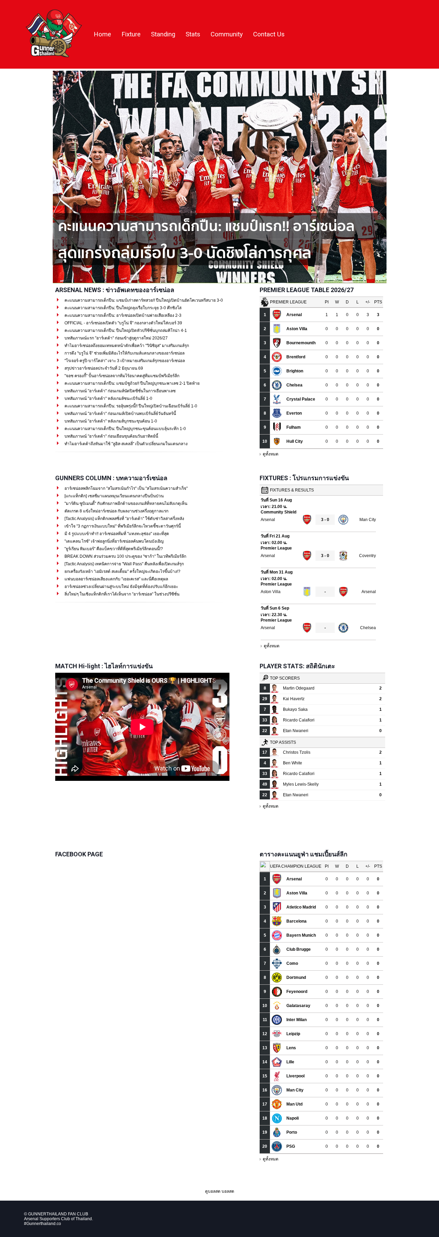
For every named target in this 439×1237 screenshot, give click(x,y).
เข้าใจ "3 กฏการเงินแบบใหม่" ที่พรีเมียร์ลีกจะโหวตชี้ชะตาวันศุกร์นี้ (122, 526)
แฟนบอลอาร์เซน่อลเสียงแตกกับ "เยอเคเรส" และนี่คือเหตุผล (115, 579)
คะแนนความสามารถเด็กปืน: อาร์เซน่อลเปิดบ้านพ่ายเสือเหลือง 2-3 (122, 315)
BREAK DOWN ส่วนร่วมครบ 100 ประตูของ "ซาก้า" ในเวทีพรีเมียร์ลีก (124, 556)
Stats (193, 34)
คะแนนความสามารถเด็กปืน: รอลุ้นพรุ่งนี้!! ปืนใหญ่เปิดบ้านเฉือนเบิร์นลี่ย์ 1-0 (130, 406)
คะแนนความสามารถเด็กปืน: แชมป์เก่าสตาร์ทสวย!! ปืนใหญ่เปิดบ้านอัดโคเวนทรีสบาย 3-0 (143, 300)
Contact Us (269, 34)
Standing (163, 34)
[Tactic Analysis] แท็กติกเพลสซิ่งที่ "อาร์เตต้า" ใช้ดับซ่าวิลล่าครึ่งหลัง (123, 518)
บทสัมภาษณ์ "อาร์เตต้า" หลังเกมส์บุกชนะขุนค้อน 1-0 (110, 421)
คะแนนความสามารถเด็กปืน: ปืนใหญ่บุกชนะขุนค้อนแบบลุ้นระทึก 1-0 (124, 428)
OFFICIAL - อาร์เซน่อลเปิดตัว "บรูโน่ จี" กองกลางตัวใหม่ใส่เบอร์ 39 (122, 323)
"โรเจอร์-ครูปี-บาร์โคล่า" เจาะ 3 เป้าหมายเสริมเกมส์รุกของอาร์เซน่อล (124, 360)
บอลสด (228, 1191)
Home (102, 34)
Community (227, 34)
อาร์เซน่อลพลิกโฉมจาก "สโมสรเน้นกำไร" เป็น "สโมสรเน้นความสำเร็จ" (125, 488)
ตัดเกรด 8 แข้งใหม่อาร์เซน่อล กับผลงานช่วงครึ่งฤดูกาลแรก (115, 511)
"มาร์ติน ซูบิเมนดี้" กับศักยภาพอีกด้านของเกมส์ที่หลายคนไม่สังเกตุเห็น (125, 503)
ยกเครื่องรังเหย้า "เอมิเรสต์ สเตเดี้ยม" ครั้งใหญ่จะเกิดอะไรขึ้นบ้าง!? (121, 571)
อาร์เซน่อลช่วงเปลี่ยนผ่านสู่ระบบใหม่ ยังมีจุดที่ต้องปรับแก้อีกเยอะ (120, 586)
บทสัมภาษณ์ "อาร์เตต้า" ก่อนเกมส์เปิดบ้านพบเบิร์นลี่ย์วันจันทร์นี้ (119, 413)
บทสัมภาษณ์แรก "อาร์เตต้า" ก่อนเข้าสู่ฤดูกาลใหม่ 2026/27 (115, 338)
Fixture (131, 34)
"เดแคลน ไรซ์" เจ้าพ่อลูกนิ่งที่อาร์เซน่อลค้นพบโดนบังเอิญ (113, 541)
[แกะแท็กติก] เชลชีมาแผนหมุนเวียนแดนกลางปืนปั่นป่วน (113, 496)
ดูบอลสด (213, 1191)
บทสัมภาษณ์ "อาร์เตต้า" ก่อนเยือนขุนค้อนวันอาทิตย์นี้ (110, 436)
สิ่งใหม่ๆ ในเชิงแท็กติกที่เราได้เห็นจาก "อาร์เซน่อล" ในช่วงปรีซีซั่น (121, 594)
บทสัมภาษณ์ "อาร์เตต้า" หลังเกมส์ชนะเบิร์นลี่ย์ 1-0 (107, 398)
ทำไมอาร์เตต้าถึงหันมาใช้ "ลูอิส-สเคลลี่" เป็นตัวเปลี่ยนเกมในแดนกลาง (125, 443)
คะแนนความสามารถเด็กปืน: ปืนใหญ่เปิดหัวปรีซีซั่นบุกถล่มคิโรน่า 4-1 (125, 330)
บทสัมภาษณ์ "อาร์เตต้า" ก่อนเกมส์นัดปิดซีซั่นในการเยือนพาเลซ (119, 391)
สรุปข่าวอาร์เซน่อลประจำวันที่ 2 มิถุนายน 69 (103, 368)
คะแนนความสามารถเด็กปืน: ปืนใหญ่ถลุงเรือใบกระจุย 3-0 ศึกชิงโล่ (122, 307)
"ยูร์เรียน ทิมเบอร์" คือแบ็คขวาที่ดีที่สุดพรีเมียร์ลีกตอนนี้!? (113, 548)
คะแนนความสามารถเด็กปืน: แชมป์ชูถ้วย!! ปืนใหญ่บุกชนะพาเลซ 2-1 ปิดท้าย (131, 383)
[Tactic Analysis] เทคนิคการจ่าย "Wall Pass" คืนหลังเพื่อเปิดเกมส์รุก (123, 564)
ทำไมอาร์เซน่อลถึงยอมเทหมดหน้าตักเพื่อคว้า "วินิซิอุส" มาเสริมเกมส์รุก (126, 345)
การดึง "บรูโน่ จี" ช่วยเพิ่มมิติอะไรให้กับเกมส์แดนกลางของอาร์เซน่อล (124, 353)
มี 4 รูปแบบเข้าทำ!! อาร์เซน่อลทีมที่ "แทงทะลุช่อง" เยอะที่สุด (116, 533)
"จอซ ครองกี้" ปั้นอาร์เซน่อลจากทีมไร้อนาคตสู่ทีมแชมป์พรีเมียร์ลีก (121, 375)
